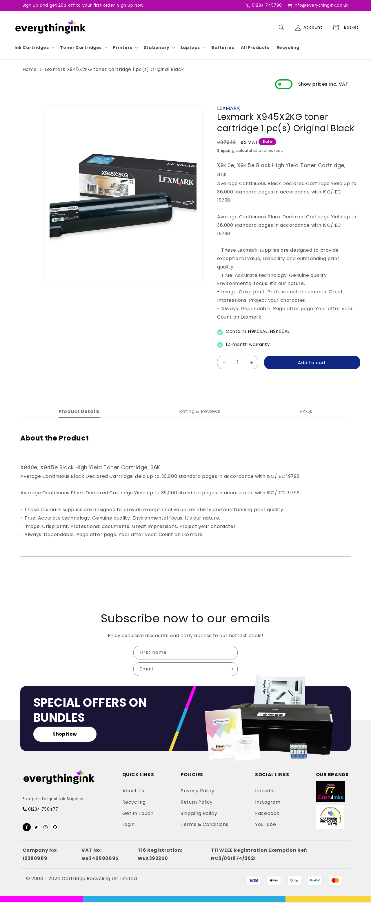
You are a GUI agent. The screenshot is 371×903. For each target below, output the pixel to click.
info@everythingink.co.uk (321, 5)
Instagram (267, 802)
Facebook (267, 813)
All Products (255, 47)
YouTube (265, 824)
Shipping (226, 150)
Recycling (288, 47)
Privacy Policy (197, 790)
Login (128, 824)
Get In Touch (138, 813)
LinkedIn (265, 790)
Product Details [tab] (79, 411)
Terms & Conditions (204, 824)
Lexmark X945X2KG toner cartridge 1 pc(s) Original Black (114, 69)
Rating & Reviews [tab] (200, 411)
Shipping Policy (199, 813)
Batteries (222, 47)
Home (30, 69)
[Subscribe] (231, 669)
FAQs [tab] (306, 411)
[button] (34, 47)
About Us (133, 790)
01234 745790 (267, 5)
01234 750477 (42, 809)
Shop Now (65, 734)
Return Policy (197, 802)
